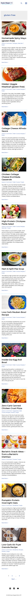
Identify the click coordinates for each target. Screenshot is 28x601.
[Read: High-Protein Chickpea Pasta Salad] (14, 211)
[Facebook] (14, 588)
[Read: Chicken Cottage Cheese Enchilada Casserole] (14, 164)
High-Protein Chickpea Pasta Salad (13, 222)
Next (14, 579)
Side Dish (20, 43)
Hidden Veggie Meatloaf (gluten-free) (13, 85)
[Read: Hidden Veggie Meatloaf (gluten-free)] (14, 74)
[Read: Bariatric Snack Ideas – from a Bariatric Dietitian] (14, 442)
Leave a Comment (7, 43)
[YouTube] (18, 588)
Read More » (5, 62)
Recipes (15, 43)
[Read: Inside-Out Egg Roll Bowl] (14, 350)
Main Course (16, 89)
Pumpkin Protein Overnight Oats (10, 501)
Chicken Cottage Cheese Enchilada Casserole (11, 177)
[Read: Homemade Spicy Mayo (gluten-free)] (14, 28)
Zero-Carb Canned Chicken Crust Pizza (12, 407)
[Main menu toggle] (26, 3)
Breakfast (15, 505)
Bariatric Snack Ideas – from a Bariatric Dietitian (13, 454)
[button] (21, 3)
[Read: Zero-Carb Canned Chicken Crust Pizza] (14, 396)
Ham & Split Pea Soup (13, 269)
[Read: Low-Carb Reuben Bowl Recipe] (14, 302)
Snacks (13, 412)
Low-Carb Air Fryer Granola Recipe (11, 546)
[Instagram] (10, 588)
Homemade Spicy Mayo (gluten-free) (14, 39)
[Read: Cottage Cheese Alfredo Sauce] (14, 118)
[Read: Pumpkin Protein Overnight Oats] (14, 490)
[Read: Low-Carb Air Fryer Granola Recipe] (14, 534)
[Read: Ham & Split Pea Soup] (14, 259)
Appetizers (16, 411)
